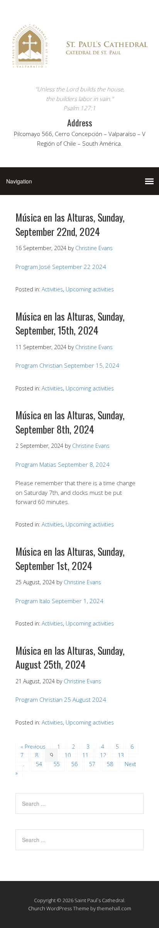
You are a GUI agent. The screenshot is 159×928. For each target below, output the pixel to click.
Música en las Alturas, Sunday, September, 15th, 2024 (70, 323)
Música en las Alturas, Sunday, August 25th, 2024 (70, 657)
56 (74, 764)
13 (121, 755)
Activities (52, 289)
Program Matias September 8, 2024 (62, 464)
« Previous (33, 746)
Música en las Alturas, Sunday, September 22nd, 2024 (70, 224)
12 (103, 755)
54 (39, 764)
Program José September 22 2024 (60, 267)
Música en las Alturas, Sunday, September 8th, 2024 (70, 421)
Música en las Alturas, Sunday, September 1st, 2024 (70, 558)
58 (110, 764)
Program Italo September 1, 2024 (59, 601)
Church (36, 908)
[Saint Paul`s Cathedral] (79, 70)
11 (85, 755)
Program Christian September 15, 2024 (67, 365)
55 (57, 764)
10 (67, 755)
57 (92, 764)
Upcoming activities (90, 289)
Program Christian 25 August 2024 (60, 699)
